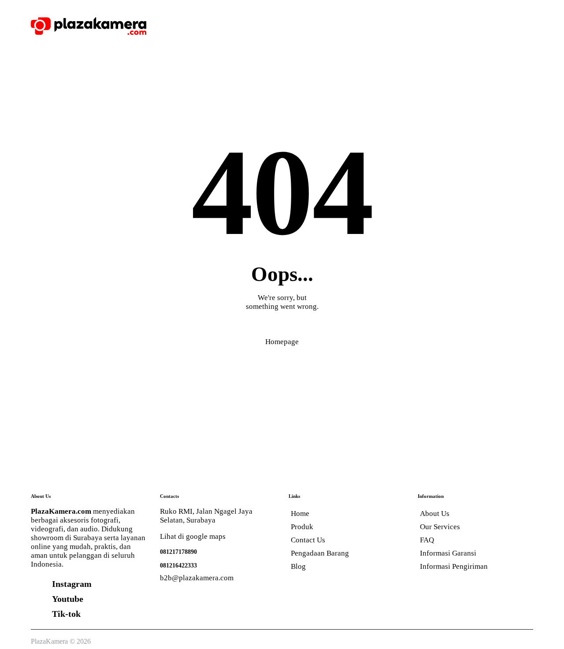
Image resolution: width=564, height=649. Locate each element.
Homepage (282, 341)
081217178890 (178, 552)
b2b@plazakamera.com (197, 578)
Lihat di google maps (193, 536)
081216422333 (178, 565)
